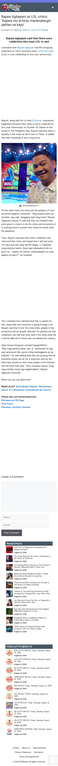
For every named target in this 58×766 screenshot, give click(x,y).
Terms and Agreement (29, 756)
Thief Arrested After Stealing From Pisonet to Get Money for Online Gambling (31, 584)
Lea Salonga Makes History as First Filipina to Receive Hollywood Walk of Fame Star (32, 566)
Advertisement (39, 748)
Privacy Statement (23, 752)
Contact (15, 748)
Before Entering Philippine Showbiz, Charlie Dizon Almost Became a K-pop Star (31, 575)
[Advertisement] (29, 89)
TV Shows (43, 30)
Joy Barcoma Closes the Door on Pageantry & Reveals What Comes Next (32, 601)
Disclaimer (38, 752)
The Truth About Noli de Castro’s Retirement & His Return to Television (32, 557)
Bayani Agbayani (25, 47)
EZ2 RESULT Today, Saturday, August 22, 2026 (33, 686)
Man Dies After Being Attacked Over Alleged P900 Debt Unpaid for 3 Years (31, 610)
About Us (26, 748)
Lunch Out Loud (45, 51)
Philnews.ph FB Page (12, 400)
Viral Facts (7, 403)
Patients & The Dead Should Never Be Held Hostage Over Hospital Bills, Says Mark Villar (32, 592)
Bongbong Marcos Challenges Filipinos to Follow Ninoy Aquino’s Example (30, 619)
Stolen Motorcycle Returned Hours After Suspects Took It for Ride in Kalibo (29, 628)
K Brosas (37, 120)
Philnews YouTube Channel (15, 407)
